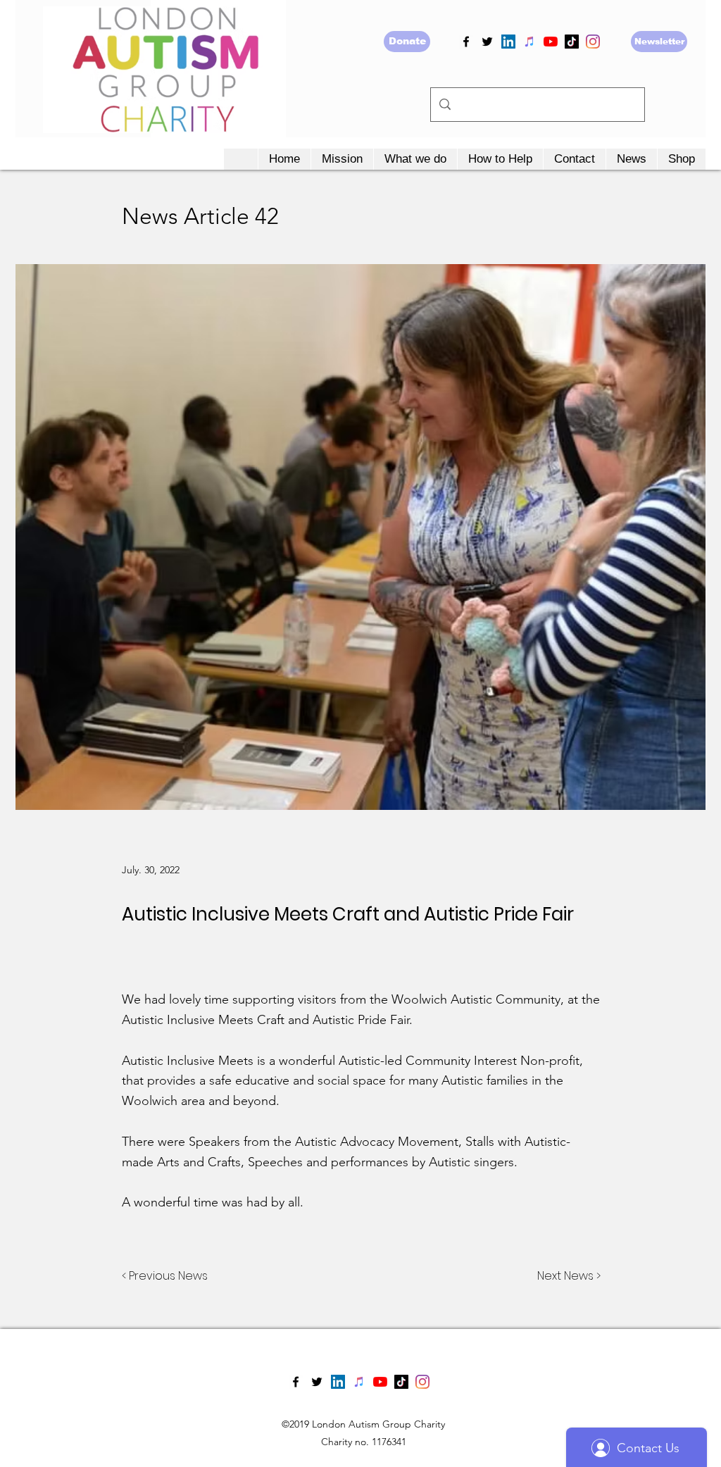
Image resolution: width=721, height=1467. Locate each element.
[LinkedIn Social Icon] (508, 42)
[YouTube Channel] (551, 42)
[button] (342, 159)
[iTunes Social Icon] (529, 42)
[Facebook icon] (466, 42)
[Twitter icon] (487, 42)
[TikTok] (572, 42)
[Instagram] (593, 42)
